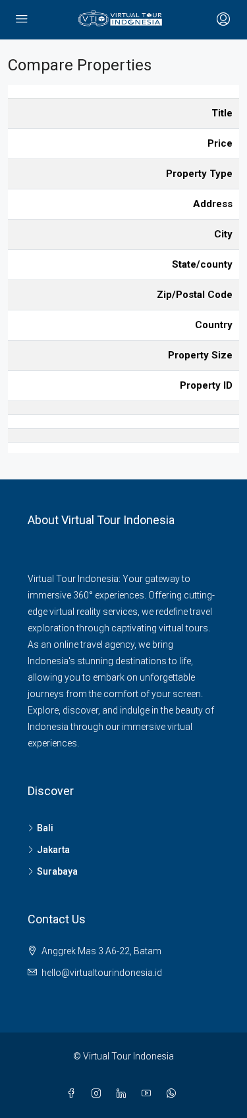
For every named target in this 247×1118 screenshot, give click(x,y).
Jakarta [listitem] (53, 849)
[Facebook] (74, 1093)
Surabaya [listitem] (57, 871)
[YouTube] (149, 1093)
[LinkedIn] (124, 1093)
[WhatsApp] (174, 1093)
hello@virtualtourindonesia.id (101, 972)
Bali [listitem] (45, 828)
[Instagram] (99, 1093)
